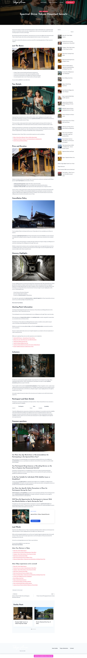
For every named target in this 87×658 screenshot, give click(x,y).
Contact (61, 2)
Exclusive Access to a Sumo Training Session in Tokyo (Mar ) (24, 552)
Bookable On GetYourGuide (17, 590)
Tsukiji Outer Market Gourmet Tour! (20, 341)
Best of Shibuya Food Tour (18, 578)
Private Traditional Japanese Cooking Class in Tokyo (23, 346)
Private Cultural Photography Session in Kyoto (46, 595)
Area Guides (55, 648)
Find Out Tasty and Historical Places (20, 140)
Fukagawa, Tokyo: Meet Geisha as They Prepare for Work (24, 554)
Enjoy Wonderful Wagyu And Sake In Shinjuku (22, 581)
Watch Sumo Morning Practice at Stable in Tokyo (22, 557)
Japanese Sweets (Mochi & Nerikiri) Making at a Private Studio (25, 584)
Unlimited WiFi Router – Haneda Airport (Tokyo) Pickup (24, 338)
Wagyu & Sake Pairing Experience (19, 579)
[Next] (52, 617)
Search (59, 29)
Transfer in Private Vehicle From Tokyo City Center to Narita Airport (26, 344)
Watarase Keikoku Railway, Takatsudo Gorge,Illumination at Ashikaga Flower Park (29, 559)
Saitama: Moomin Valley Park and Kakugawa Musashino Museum (20, 596)
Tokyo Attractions (64, 648)
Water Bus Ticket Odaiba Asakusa (19, 550)
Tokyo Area (40, 17)
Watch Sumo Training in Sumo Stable (20, 555)
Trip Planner (70, 2)
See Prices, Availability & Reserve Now (43, 656)
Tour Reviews (45, 11)
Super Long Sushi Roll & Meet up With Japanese (22, 583)
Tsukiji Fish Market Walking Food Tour (20, 343)
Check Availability (35, 520)
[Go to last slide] (15, 617)
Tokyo (40, 11)
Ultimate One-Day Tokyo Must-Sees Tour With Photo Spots (24, 339)
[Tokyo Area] (19, 2)
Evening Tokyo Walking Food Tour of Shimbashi (22, 576)
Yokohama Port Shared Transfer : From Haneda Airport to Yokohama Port (27, 138)
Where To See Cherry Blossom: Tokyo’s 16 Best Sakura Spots (25, 137)
